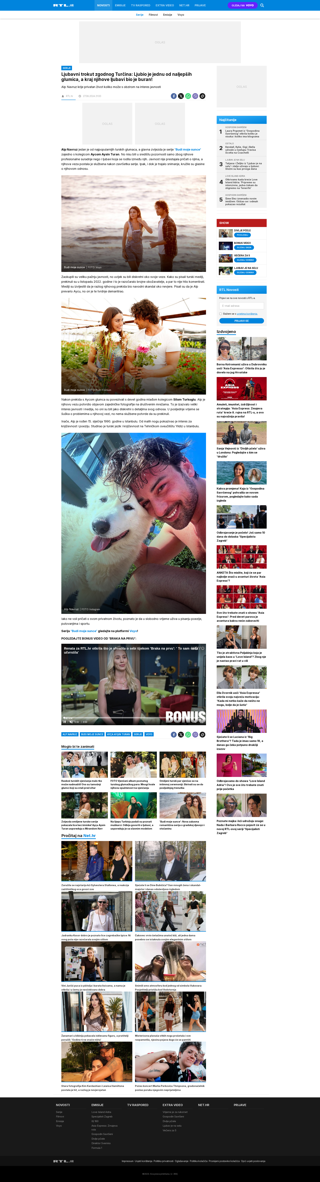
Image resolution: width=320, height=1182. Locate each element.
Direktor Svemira (101, 1143)
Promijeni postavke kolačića (224, 1161)
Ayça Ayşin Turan (118, 734)
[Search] (262, 5)
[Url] (202, 96)
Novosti (103, 5)
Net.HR (184, 5)
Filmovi (153, 14)
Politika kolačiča (199, 1161)
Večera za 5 (169, 1130)
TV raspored (140, 5)
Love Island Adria (101, 1112)
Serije (140, 14)
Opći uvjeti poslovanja (253, 1161)
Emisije (120, 5)
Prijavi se (241, 320)
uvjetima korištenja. (247, 313)
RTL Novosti (229, 290)
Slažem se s (240, 313)
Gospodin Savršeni (102, 1134)
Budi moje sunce (92, 734)
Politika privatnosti (164, 1161)
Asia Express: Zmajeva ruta (105, 1127)
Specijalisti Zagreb (102, 1116)
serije (138, 734)
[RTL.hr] (63, 5)
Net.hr (89, 835)
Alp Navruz (70, 734)
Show (224, 223)
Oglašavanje (181, 1161)
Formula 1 (97, 1147)
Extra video (165, 5)
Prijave (200, 5)
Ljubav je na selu (172, 1125)
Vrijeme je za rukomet (175, 1112)
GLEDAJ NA (238, 5)
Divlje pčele (98, 1138)
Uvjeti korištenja (143, 1161)
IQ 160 (95, 1121)
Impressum (128, 1161)
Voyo (181, 14)
